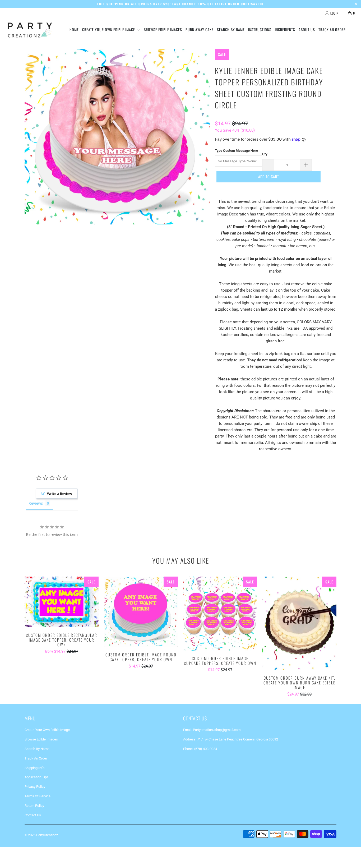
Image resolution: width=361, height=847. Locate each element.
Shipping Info (34, 768)
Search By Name (37, 749)
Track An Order (36, 758)
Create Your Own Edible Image (47, 730)
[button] (111, 29)
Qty (264, 154)
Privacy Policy (35, 787)
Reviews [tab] (36, 503)
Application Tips (37, 777)
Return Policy (34, 806)
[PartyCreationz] (29, 30)
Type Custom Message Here (236, 151)
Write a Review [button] (59, 493)
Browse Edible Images (41, 739)
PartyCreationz (47, 835)
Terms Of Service (37, 796)
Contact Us (33, 815)
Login (334, 13)
